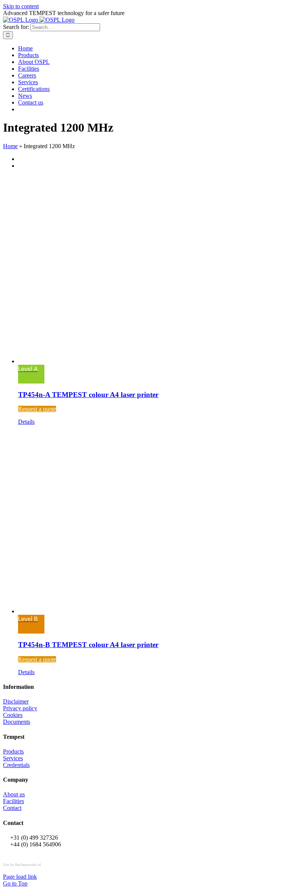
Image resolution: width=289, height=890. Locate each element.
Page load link (20, 876)
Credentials (16, 765)
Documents (16, 722)
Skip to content (21, 6)
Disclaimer (16, 701)
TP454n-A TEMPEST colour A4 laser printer (88, 395)
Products (13, 751)
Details (26, 421)
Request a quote (37, 409)
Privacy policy (20, 708)
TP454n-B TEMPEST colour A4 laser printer (88, 645)
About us (14, 794)
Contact (12, 808)
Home (10, 146)
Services (13, 758)
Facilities (13, 801)
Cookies (13, 715)
